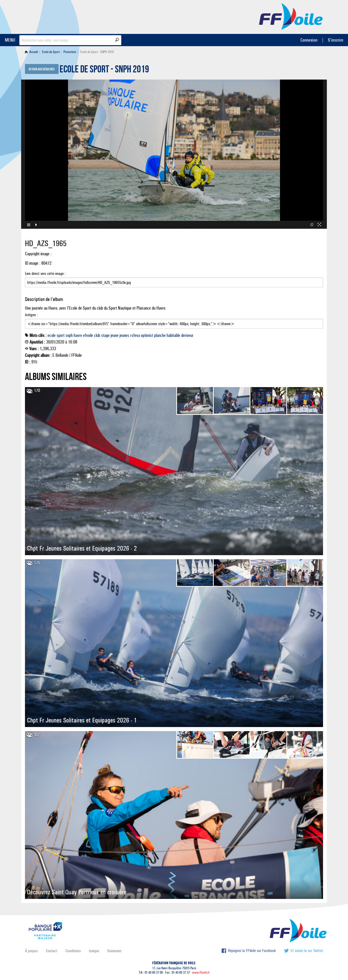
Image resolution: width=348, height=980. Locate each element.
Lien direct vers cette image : (45, 273)
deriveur (187, 335)
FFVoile (291, 16)
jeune (114, 335)
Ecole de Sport (51, 52)
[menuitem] (32, 52)
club (97, 335)
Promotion (69, 52)
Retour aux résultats (42, 69)
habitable (173, 335)
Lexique (94, 950)
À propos (31, 950)
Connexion (308, 40)
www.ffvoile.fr (201, 972)
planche (160, 335)
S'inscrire (335, 40)
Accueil (33, 52)
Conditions (73, 950)
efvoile (88, 335)
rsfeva (135, 335)
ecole (52, 335)
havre (78, 335)
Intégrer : (31, 314)
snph (69, 335)
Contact (51, 950)
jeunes (124, 335)
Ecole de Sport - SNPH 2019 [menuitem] (97, 52)
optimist (147, 335)
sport (60, 335)
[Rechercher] (117, 39)
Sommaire (114, 950)
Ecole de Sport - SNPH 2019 (104, 70)
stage (105, 335)
